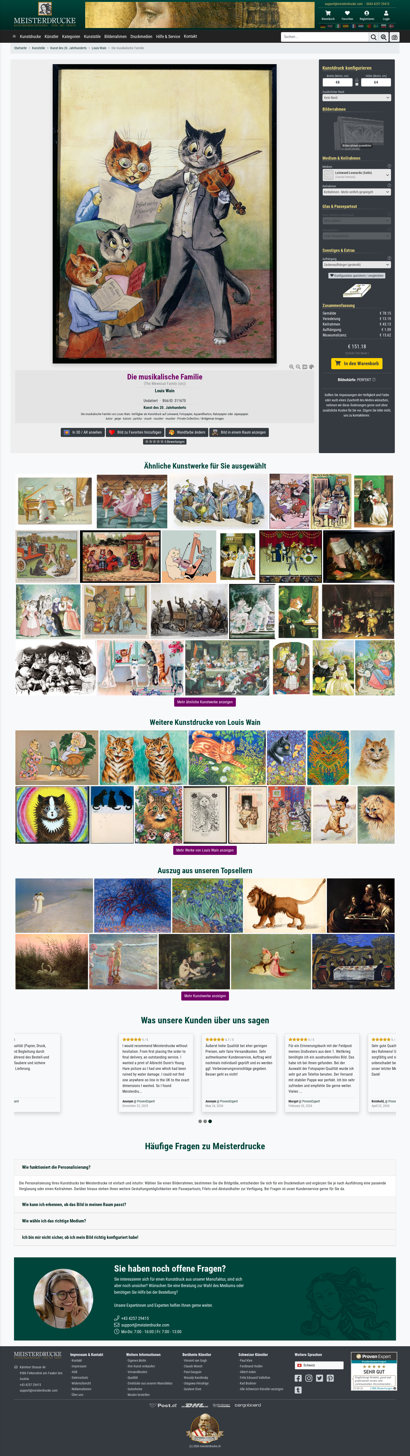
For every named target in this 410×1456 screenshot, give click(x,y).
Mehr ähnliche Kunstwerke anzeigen (205, 702)
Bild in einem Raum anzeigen (242, 432)
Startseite (20, 48)
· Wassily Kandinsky (195, 1378)
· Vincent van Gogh (194, 1361)
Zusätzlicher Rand (333, 92)
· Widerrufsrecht (80, 1383)
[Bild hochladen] (395, 37)
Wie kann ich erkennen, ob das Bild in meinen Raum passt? (74, 1204)
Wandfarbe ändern (189, 432)
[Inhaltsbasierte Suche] (384, 37)
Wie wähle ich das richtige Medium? (54, 1221)
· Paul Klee (245, 1361)
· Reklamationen (80, 1389)
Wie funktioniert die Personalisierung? (56, 1167)
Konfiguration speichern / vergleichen (358, 276)
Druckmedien (141, 36)
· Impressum (78, 1366)
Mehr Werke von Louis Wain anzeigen (205, 850)
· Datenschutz (79, 1378)
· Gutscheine (134, 1389)
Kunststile (92, 36)
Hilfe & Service (168, 36)
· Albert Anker (247, 1372)
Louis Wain (99, 48)
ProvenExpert (70, 1101)
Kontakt (190, 36)
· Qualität (132, 1378)
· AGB (73, 1372)
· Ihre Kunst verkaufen (140, 1366)
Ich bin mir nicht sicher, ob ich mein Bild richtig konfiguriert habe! (80, 1237)
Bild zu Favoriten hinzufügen (138, 432)
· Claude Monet (192, 1366)
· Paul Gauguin (191, 1372)
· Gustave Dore (191, 1389)
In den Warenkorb (359, 363)
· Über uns (76, 1395)
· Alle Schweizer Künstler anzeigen (260, 1389)
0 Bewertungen (174, 442)
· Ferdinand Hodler (250, 1366)
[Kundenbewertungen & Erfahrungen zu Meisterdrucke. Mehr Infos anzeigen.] (374, 1371)
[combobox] (356, 97)
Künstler (51, 36)
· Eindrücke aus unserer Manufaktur (149, 1383)
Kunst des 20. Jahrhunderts (68, 48)
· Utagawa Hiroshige (195, 1383)
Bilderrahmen (115, 36)
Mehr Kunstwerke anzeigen (205, 996)
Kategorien (71, 36)
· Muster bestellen (138, 1395)
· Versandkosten (136, 1372)
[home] (14, 36)
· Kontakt (76, 1361)
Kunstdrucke (30, 36)
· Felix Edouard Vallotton (254, 1378)
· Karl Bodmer (247, 1383)
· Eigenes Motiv (136, 1361)
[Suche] (374, 37)
